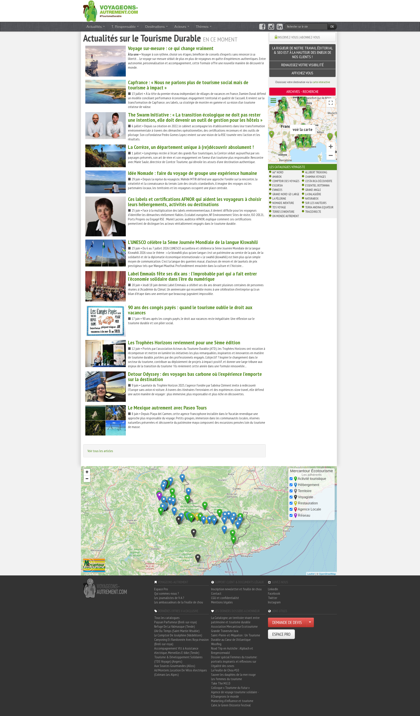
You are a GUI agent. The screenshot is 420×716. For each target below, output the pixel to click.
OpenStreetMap (327, 573)
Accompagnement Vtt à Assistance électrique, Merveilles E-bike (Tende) (176, 650)
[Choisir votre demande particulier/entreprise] (310, 622)
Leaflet (311, 573)
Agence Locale (309, 509)
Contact (216, 593)
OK (332, 26)
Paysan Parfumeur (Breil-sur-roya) (175, 622)
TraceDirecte (313, 212)
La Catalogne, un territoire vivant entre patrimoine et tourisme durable (235, 619)
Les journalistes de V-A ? (169, 598)
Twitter (272, 598)
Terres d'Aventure (283, 212)
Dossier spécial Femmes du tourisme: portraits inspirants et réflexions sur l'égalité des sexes (234, 661)
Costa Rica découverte (318, 181)
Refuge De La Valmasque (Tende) (174, 626)
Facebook (274, 593)
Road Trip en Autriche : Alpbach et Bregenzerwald (232, 650)
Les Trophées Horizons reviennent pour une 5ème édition (184, 342)
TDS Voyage (279, 207)
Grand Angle (313, 190)
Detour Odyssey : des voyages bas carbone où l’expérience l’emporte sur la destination (195, 377)
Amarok (277, 177)
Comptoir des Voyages (285, 181)
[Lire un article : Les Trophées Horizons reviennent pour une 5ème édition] (105, 353)
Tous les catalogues (167, 617)
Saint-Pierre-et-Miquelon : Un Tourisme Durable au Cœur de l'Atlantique (235, 637)
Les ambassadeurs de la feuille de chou (178, 602)
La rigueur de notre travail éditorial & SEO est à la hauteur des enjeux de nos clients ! (302, 52)
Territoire (304, 491)
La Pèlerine (279, 198)
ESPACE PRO (281, 634)
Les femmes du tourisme (226, 679)
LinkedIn (273, 589)
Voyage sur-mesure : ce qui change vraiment (171, 48)
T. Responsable (123, 26)
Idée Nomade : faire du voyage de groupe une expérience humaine (192, 173)
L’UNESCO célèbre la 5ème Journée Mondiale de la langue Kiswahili (193, 242)
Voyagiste (305, 497)
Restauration (307, 503)
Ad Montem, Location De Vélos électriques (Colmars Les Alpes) (180, 672)
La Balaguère (313, 194)
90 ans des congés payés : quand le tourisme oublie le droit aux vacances (190, 310)
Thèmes (202, 26)
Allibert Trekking (316, 172)
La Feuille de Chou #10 (225, 670)
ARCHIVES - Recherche (302, 91)
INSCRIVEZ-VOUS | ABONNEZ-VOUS (299, 37)
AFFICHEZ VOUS (302, 72)
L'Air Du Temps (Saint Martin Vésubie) (177, 631)
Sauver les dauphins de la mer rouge (233, 674)
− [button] (87, 478)
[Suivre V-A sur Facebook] (262, 26)
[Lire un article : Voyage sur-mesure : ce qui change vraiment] (105, 61)
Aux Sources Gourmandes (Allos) (174, 666)
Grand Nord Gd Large (285, 194)
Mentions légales (222, 602)
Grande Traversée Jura (224, 631)
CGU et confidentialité (225, 598)
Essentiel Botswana (317, 185)
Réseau (303, 515)
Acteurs (180, 26)
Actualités (94, 26)
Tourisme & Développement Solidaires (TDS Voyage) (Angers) (178, 659)
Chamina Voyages (315, 177)
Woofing (216, 644)
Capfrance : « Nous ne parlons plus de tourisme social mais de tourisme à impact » (188, 85)
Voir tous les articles (100, 451)
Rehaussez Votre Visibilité (302, 64)
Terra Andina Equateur (319, 207)
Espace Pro (161, 589)
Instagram (274, 602)
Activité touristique (311, 479)
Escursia (277, 185)
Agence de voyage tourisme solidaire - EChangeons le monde (235, 694)
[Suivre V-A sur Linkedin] (280, 26)
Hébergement (308, 485)
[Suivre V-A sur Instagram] (271, 26)
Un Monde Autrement (285, 216)
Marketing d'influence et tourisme (232, 701)
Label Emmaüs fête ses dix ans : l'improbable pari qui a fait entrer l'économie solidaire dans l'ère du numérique (192, 276)
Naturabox (311, 198)
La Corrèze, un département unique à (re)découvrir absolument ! (191, 147)
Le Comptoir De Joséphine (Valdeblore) (178, 635)
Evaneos (277, 190)
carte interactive (321, 82)
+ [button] (87, 472)
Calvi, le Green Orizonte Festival (231, 705)
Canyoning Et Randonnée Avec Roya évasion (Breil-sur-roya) (181, 641)
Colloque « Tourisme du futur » (230, 687)
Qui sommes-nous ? (166, 593)
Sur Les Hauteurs (315, 203)
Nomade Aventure (283, 203)
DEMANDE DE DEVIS (287, 622)
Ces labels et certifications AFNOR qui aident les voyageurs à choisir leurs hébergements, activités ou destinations (194, 202)
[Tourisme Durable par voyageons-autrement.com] (110, 10)
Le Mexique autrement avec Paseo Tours (167, 407)
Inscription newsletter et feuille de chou (236, 589)
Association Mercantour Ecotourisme (234, 626)
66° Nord (278, 172)
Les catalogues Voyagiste (287, 167)
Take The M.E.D (220, 683)
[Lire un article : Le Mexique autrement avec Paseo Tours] (105, 420)
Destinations (155, 26)
